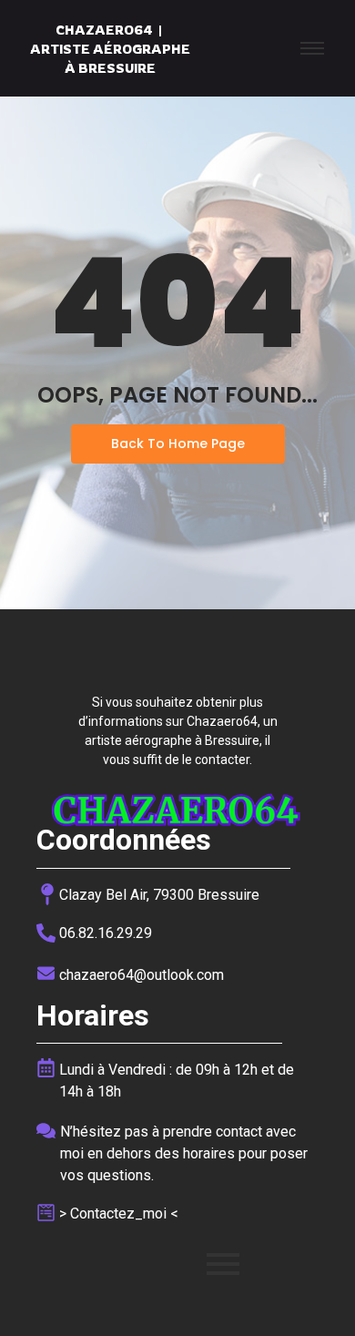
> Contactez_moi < (118, 1213)
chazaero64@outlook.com (141, 975)
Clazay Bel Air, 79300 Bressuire (159, 894)
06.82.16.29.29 (105, 933)
